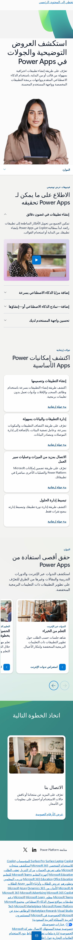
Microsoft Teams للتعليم (17, 874)
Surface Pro (38, 861)
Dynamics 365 (36, 888)
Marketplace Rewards (44, 911)
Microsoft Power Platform (57, 906)
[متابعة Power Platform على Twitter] (25, 850)
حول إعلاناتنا (44, 938)
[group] (42, 636)
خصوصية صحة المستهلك (58, 929)
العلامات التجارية (62, 938)
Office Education (63, 879)
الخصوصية (66, 933)
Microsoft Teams (63, 897)
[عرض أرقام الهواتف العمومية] (37, 935)
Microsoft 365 (39, 865)
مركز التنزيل (27, 870)
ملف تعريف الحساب (48, 870)
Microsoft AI (65, 888)
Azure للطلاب (16, 883)
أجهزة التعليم (40, 874)
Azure (23, 888)
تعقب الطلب (11, 870)
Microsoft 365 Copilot (60, 892)
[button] (36, 169)
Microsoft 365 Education (38, 879)
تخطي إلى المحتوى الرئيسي (56, 2)
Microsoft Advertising (33, 892)
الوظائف (24, 911)
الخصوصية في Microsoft (46, 915)
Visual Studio (65, 911)
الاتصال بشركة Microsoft (27, 929)
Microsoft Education (61, 874)
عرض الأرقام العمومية (49, 814)
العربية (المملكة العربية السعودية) (52, 920)
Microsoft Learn (35, 897)
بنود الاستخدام (17, 933)
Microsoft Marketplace (27, 906)
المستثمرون (23, 915)
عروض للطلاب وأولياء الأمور (42, 883)
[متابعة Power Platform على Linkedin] (34, 850)
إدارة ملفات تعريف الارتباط (43, 933)
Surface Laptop (54, 861)
